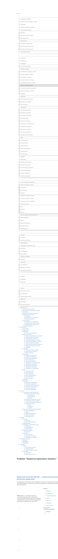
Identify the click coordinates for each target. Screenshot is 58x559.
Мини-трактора (31, 396)
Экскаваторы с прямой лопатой (32, 362)
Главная (21, 0)
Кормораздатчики (29, 416)
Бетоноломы (26, 328)
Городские (27, 316)
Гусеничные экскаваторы (31, 358)
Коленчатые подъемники (31, 386)
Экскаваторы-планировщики (32, 368)
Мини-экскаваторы (29, 359)
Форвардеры (26, 441)
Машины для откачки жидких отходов (31, 310)
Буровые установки (27, 334)
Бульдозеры (25, 331)
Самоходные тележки (30, 447)
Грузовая (22, 417)
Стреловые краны (29, 374)
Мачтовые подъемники (30, 389)
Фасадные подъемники (30, 383)
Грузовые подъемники (30, 388)
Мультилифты (28, 429)
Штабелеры (28, 453)
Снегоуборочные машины (29, 314)
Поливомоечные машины (28, 309)
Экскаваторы (26, 354)
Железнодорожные (29, 319)
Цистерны (25, 419)
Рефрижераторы (26, 423)
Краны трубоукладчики (30, 375)
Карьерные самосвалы (30, 436)
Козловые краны (29, 378)
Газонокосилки (26, 320)
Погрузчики (25, 348)
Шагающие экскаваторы (31, 365)
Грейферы (25, 379)
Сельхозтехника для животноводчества (32, 409)
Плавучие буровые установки (32, 337)
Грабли (27, 412)
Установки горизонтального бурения (33, 344)
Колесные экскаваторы (30, 361)
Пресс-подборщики (29, 410)
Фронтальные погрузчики (31, 351)
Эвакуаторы (28, 426)
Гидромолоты (26, 330)
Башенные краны (29, 376)
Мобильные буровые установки (32, 345)
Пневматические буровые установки (33, 335)
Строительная (23, 327)
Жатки (29, 405)
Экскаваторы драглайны (31, 355)
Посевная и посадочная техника (33, 399)
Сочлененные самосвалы (31, 437)
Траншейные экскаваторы (31, 364)
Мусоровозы (25, 311)
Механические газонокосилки (32, 324)
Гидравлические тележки (31, 450)
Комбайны (30, 406)
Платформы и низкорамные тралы (31, 424)
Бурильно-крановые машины (32, 342)
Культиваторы (31, 395)
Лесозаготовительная (25, 438)
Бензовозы (27, 420)
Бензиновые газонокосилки (31, 321)
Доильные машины (29, 414)
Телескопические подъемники (32, 385)
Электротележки (29, 448)
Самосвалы (25, 433)
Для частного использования (32, 317)
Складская (22, 444)
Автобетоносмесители (30, 421)
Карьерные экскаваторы (31, 357)
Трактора (30, 397)
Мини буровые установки (31, 338)
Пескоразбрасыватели (28, 326)
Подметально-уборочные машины (31, 313)
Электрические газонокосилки (32, 323)
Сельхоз (22, 390)
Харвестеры (25, 443)
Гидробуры (28, 347)
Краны (24, 369)
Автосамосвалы (29, 434)
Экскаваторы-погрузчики (31, 366)
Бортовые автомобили (28, 430)
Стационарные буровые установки (33, 341)
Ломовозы (27, 431)
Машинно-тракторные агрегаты (32, 393)
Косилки (30, 407)
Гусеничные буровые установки (32, 340)
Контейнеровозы (29, 427)
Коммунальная (23, 307)
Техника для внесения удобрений (33, 402)
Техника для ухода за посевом (32, 400)
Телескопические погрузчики (32, 350)
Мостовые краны (29, 372)
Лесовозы (25, 440)
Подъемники (26, 381)
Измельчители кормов (30, 413)
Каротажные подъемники (31, 382)
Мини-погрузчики (29, 352)
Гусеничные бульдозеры (31, 333)
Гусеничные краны (29, 371)
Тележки (25, 445)
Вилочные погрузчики (30, 454)
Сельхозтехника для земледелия (30, 392)
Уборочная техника (29, 403)
